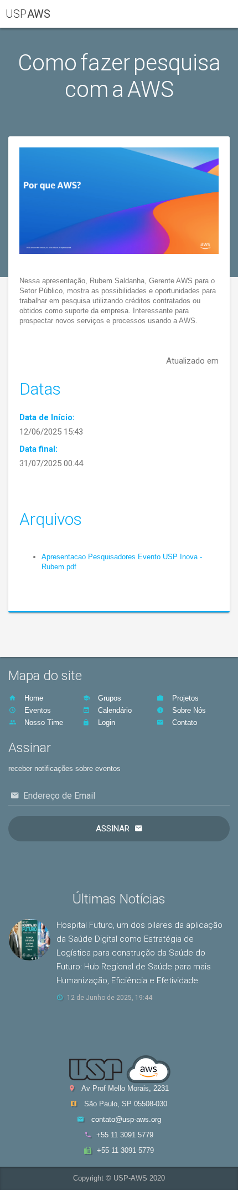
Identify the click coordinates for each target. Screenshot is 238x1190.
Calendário (114, 710)
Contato (183, 722)
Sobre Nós (188, 710)
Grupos (108, 698)
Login (105, 722)
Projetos (184, 698)
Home (32, 698)
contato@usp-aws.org (126, 1119)
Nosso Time (42, 722)
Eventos (36, 710)
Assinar (113, 829)
